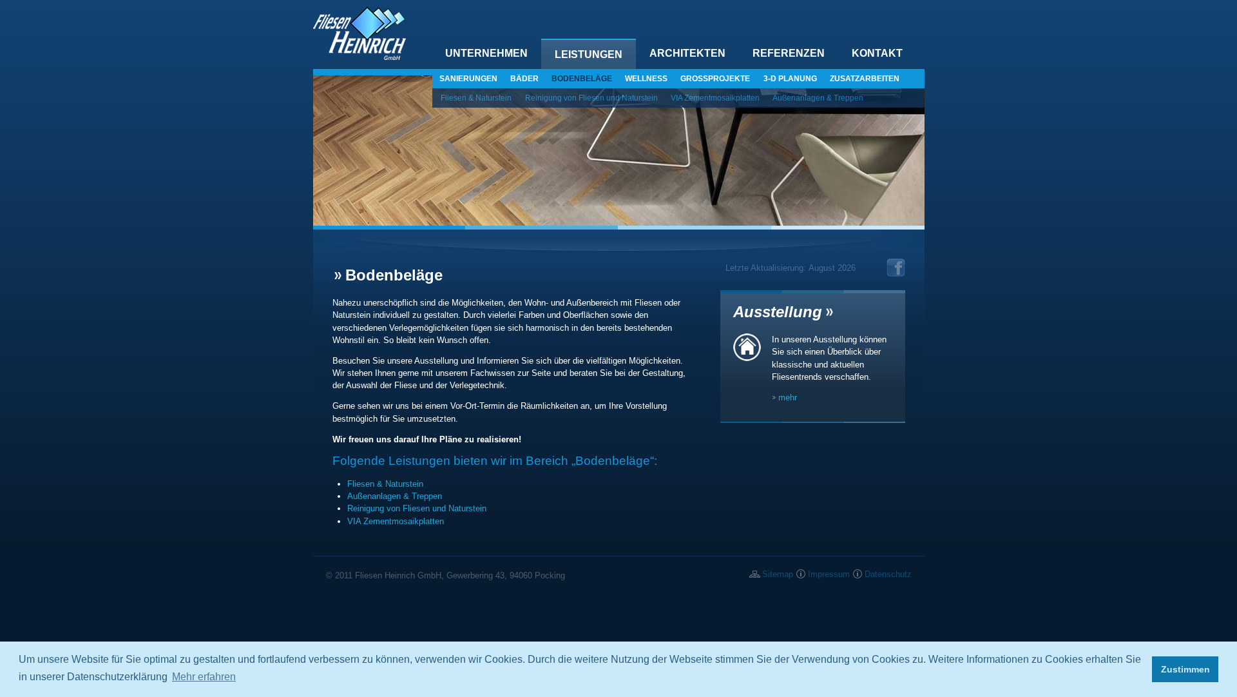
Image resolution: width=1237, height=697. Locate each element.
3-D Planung (790, 78)
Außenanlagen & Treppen (817, 98)
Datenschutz (888, 574)
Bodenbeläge (581, 78)
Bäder (524, 78)
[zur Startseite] (359, 57)
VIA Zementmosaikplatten (715, 98)
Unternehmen (486, 53)
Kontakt (877, 53)
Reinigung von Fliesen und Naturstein (591, 98)
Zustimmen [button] (1185, 669)
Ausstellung (777, 311)
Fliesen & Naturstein (476, 98)
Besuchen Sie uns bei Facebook (896, 268)
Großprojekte (715, 78)
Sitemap (777, 574)
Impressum (829, 574)
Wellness (646, 78)
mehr (787, 397)
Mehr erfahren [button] (204, 676)
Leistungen (588, 54)
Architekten (687, 53)
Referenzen (789, 53)
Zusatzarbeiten (864, 78)
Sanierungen (468, 78)
